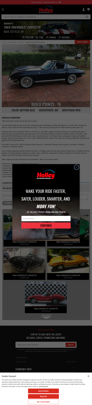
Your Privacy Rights (43, 402)
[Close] (88, 376)
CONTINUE (46, 225)
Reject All (43, 396)
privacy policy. (43, 386)
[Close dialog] (76, 167)
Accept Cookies (43, 391)
